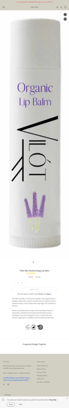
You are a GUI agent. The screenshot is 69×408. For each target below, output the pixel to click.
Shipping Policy (42, 375)
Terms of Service (42, 366)
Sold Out (34, 289)
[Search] (61, 7)
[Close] (67, 398)
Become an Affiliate (43, 382)
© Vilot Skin (7, 395)
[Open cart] (65, 7)
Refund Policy (41, 369)
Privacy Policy (41, 372)
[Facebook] (4, 384)
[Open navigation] (4, 7)
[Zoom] (65, 14)
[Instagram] (8, 384)
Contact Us (40, 379)
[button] (31, 273)
